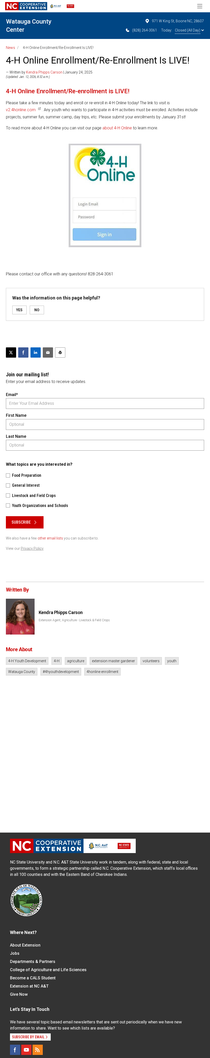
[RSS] (38, 1050)
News (10, 48)
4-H (56, 661)
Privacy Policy (32, 548)
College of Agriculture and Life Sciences (48, 969)
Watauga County (21, 672)
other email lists (50, 538)
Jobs (14, 953)
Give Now (19, 994)
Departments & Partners (32, 961)
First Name (16, 415)
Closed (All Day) (187, 30)
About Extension (25, 945)
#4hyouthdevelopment (61, 672)
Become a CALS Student (33, 978)
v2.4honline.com (21, 109)
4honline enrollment (102, 672)
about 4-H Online (117, 128)
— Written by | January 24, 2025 (49, 72)
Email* (12, 394)
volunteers (151, 661)
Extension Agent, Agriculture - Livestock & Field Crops (74, 620)
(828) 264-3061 (144, 30)
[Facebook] (15, 1050)
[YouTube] (26, 1050)
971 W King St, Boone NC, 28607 (178, 21)
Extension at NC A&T (29, 986)
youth (171, 661)
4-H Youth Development (27, 661)
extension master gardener (113, 661)
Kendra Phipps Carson (44, 72)
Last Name (16, 436)
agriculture (75, 661)
